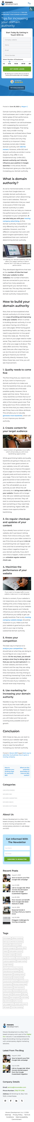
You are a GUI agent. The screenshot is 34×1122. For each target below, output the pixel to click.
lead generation (7, 974)
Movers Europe (23, 981)
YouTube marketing (17, 1007)
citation (5, 951)
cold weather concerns (15, 951)
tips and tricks (7, 1000)
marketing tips (7, 977)
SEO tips (24, 994)
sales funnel (23, 991)
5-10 (9, 63)
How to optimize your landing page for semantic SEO (9, 771)
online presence (7, 987)
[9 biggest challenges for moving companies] (6, 920)
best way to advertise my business (13, 941)
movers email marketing (10, 981)
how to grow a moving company (12, 968)
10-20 (16, 63)
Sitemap (8, 1115)
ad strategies (7, 938)
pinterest (15, 991)
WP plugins (6, 1007)
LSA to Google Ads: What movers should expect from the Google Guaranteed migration (21, 890)
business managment (9, 948)
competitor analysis (9, 954)
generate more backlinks (12, 416)
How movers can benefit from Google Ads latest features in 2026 (21, 902)
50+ (30, 63)
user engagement (8, 1004)
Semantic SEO (7, 994)
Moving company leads (20, 984)
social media (24, 997)
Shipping (5, 997)
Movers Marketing (10, 798)
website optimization (21, 1004)
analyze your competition (13, 648)
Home (3, 12)
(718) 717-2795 (19, 1090)
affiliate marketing (17, 938)
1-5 (4, 63)
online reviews (7, 991)
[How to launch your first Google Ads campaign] (6, 878)
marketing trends (18, 977)
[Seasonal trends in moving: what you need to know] (6, 910)
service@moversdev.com (17, 1087)
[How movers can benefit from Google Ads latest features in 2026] (6, 900)
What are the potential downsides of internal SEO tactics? (24, 771)
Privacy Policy (17, 1115)
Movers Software (10, 806)
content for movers (8, 958)
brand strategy (17, 945)
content (18, 954)
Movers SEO (16, 12)
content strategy (21, 958)
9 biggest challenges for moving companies (20, 921)
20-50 (23, 63)
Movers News (8, 802)
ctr (28, 958)
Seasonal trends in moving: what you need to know (21, 912)
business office (21, 948)
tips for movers (17, 1000)
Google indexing (8, 964)
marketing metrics (19, 974)
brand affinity (7, 945)
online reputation (19, 987)
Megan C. (24, 106)
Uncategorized (9, 790)
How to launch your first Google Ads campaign (20, 878)
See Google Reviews (17, 88)
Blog (8, 12)
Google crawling (21, 961)
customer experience (9, 961)
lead (21, 971)
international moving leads (11, 971)
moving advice (7, 984)
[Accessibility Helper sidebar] (31, 9)
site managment (14, 997)
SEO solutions (17, 994)
